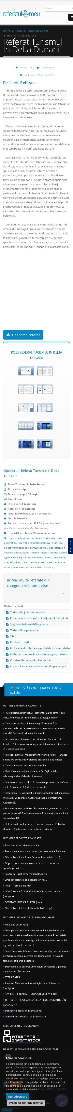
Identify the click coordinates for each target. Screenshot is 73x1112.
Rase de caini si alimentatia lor (22, 845)
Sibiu (13, 636)
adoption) (15, 562)
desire (17, 552)
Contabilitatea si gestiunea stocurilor (25, 765)
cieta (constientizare (33, 562)
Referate (20, 30)
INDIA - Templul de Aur (18, 885)
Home (7, 30)
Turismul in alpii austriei (24, 630)
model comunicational (34, 547)
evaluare (60, 562)
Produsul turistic (20, 642)
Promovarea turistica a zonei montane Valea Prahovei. (35, 851)
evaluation (59, 557)
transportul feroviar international (23, 1010)
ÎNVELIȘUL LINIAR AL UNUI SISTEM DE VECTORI (31, 994)
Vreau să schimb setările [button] (26, 1102)
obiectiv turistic (12, 547)
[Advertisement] (36, 293)
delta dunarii (24, 537)
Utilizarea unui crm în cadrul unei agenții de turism (40, 654)
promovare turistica (51, 542)
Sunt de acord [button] (17, 1096)
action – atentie (31, 552)
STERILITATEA (12, 977)
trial (6, 562)
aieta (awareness (33, 557)
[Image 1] (26, 370)
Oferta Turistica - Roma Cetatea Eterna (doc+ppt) (32, 857)
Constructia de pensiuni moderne (30, 660)
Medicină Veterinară (16, 924)
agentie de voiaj (13, 557)
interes (45, 552)
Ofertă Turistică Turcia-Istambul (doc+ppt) (28, 908)
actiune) (63, 552)
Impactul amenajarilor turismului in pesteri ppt (38, 666)
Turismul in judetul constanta (27, 612)
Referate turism (38, 30)
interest (8, 552)
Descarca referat (26, 334)
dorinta (54, 552)
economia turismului (43, 537)
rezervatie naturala (28, 542)
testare (8, 567)
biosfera (48, 567)
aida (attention (56, 547)
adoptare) (19, 567)
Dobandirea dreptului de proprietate (25, 1016)
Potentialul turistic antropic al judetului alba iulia (39, 618)
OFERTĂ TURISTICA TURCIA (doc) (23, 902)
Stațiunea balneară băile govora (29, 624)
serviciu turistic (34, 567)
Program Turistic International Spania (26, 873)
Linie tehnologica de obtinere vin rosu (26, 879)
